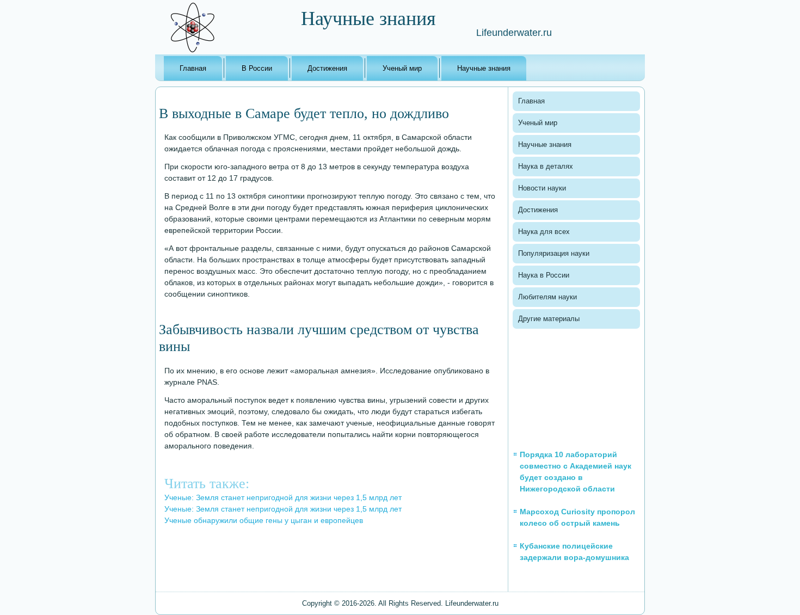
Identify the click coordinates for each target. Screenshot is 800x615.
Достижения (327, 68)
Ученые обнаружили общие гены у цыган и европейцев (263, 520)
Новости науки (542, 188)
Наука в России (543, 275)
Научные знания (483, 68)
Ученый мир (402, 68)
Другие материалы (549, 319)
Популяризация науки (553, 253)
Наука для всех (544, 231)
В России (257, 68)
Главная (193, 68)
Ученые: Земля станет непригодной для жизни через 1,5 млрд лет (283, 497)
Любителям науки (547, 297)
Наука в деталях (545, 166)
